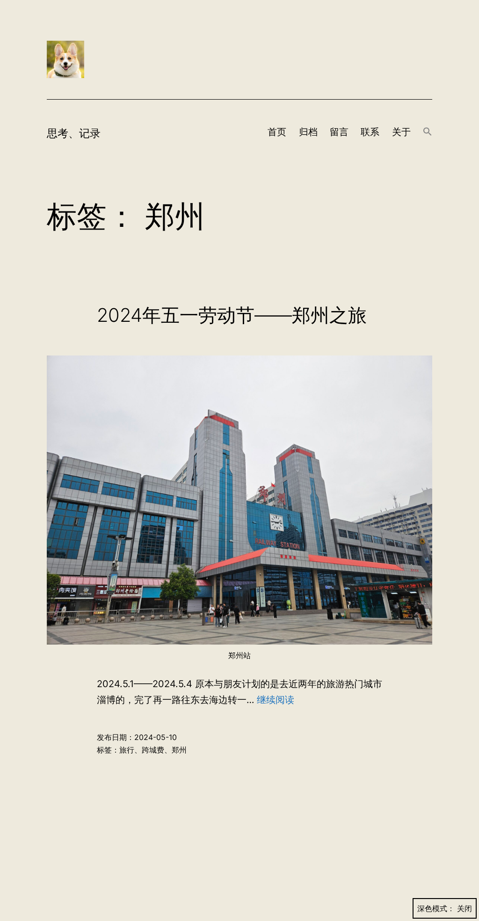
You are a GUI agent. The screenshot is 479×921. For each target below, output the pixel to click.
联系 (370, 132)
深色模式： (436, 908)
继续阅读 (275, 699)
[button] (427, 132)
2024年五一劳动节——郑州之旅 (232, 315)
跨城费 (153, 749)
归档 (308, 132)
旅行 (126, 749)
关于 (401, 132)
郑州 (179, 749)
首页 (277, 132)
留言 (339, 132)
